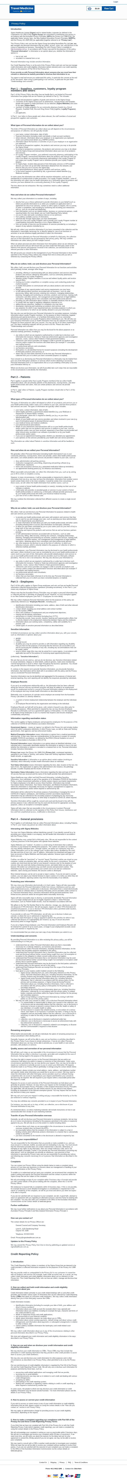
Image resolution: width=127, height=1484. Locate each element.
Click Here (77, 1469)
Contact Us (43, 1462)
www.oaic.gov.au (16, 1451)
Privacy (62, 1462)
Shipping (53, 1462)
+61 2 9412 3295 (56, 1469)
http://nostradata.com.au (19, 49)
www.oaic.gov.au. (45, 1201)
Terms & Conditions (81, 1462)
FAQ (69, 1462)
